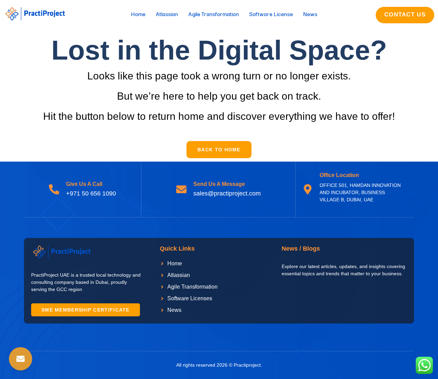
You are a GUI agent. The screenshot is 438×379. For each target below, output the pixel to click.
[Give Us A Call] (54, 189)
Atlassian (167, 13)
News (310, 13)
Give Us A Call (84, 184)
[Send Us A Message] (181, 189)
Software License (271, 13)
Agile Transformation (213, 13)
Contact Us (405, 14)
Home (138, 13)
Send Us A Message (219, 184)
